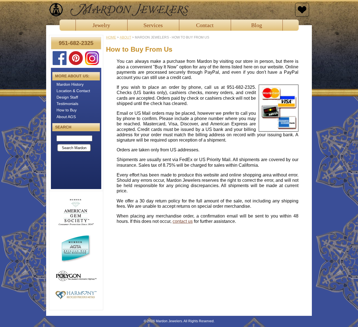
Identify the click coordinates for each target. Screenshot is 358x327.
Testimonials (67, 103)
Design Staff (67, 97)
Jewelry (101, 25)
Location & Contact (73, 91)
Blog (256, 25)
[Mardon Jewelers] (170, 10)
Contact (205, 25)
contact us (183, 221)
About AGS (66, 116)
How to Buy (66, 110)
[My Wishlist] (302, 10)
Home (111, 37)
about (125, 37)
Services (153, 25)
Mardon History (70, 84)
